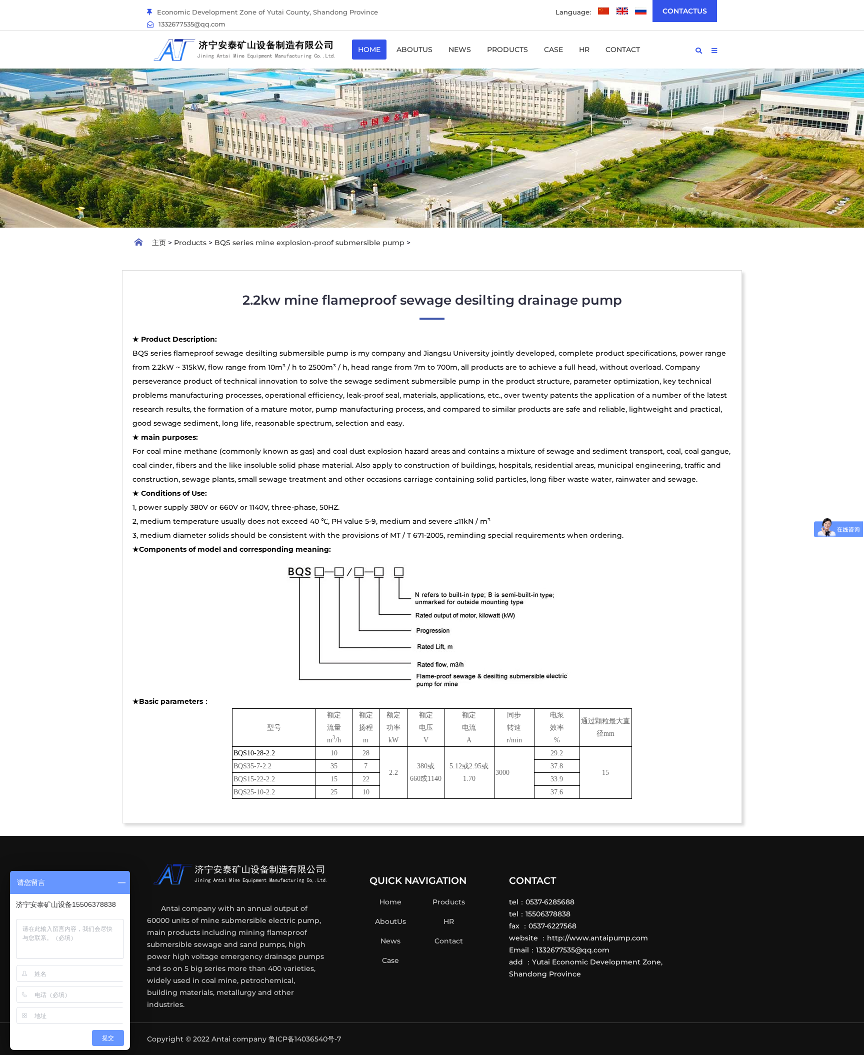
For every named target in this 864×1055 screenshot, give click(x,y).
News (459, 49)
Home (369, 49)
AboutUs (414, 49)
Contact (623, 49)
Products (507, 49)
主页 (159, 242)
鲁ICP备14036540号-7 (304, 1038)
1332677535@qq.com (192, 24)
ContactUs (684, 11)
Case (553, 49)
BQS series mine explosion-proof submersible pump (309, 242)
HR (584, 49)
